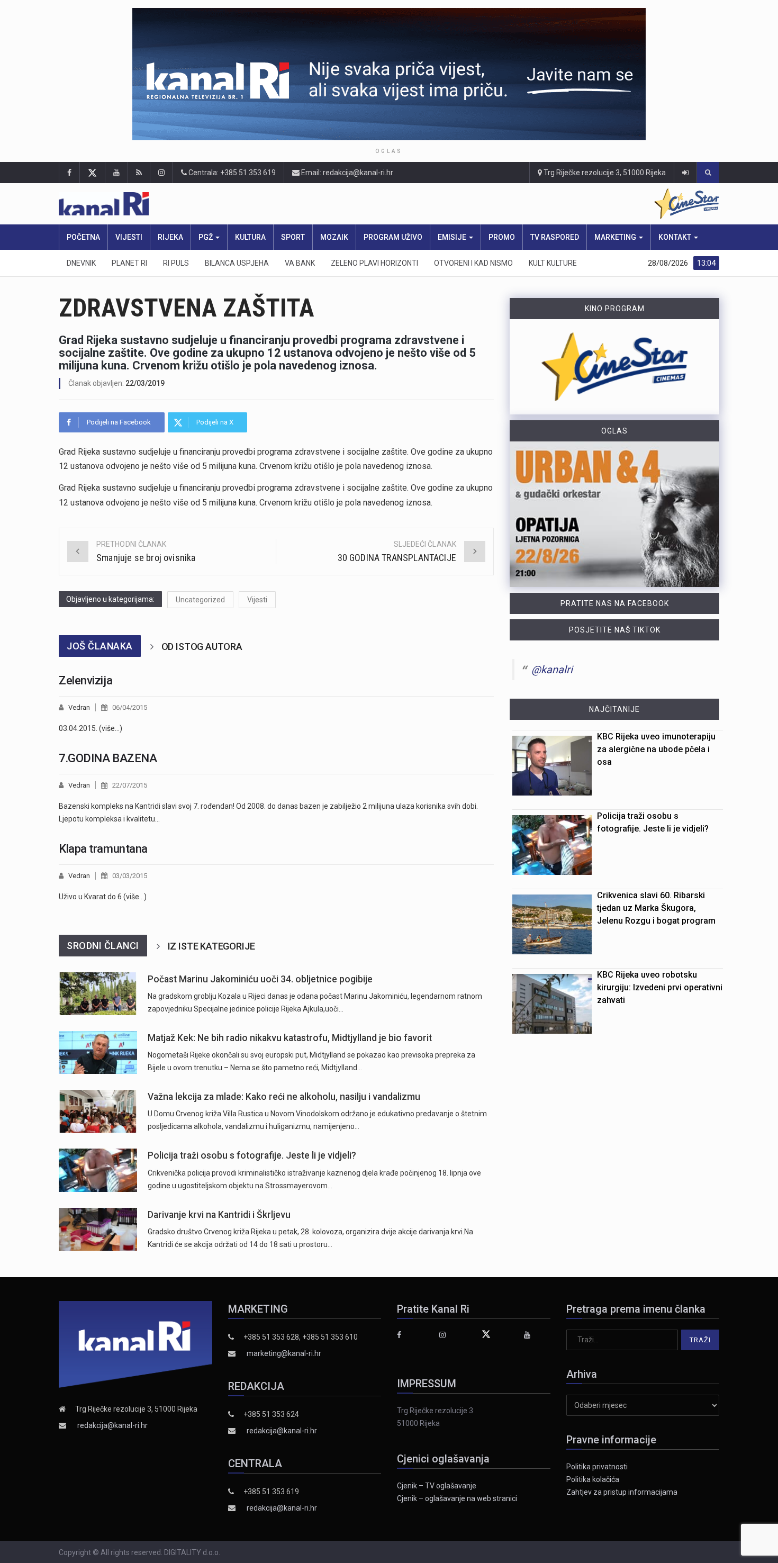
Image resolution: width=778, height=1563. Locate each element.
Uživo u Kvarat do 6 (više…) (103, 896)
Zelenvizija (85, 680)
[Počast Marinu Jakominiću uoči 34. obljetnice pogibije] (98, 993)
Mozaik (334, 237)
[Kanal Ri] (250, 204)
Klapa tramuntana (103, 848)
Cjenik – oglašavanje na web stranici (457, 1498)
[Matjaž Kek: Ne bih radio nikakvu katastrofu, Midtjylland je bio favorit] (98, 1052)
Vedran (79, 707)
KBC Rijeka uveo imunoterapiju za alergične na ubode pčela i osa (656, 749)
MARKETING (616, 237)
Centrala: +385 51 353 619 (231, 172)
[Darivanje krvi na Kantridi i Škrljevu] (98, 1229)
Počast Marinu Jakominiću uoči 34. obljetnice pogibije (260, 979)
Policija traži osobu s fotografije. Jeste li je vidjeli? (252, 1155)
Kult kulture (553, 263)
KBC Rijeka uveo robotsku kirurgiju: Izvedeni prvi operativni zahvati (659, 987)
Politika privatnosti (597, 1466)
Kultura (250, 237)
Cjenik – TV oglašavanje (436, 1485)
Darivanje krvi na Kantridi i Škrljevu (219, 1214)
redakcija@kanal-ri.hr (112, 1425)
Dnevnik (81, 263)
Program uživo (393, 237)
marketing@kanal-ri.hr (284, 1353)
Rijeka (170, 237)
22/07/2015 (129, 785)
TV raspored (554, 237)
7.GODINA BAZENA (108, 758)
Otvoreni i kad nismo (473, 263)
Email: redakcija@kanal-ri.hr (346, 172)
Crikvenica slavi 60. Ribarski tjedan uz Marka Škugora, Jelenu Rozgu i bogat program (656, 908)
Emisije (453, 237)
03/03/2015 (129, 876)
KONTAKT (675, 237)
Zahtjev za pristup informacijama (621, 1492)
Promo (501, 237)
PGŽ (206, 237)
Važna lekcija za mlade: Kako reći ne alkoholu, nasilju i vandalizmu (284, 1096)
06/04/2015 (129, 707)
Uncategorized (200, 599)
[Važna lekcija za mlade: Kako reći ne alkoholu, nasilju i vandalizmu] (98, 1111)
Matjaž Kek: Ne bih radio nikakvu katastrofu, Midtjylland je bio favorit (290, 1038)
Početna (83, 237)
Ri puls (176, 263)
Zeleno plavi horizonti (374, 263)
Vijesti (128, 237)
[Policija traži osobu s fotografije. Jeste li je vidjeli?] (98, 1170)
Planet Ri (129, 263)
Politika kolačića (592, 1479)
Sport (293, 237)
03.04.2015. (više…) (90, 728)
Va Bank (300, 263)
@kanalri (552, 669)
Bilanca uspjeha (237, 263)
